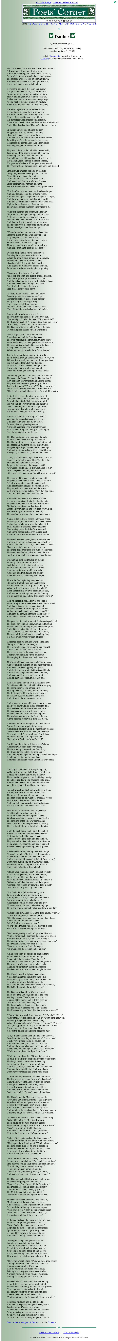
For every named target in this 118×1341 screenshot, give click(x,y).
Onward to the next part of (23, 1322)
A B (30, 23)
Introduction (55, 56)
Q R (72, 23)
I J (51, 23)
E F (40, 23)
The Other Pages (71, 1332)
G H (46, 23)
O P (66, 23)
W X (88, 23)
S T (77, 23)
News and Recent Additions (65, 2)
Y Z (94, 23)
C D (35, 23)
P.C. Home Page (43, 2)
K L (55, 23)
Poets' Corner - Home (49, 1332)
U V (83, 23)
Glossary (45, 58)
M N (61, 23)
